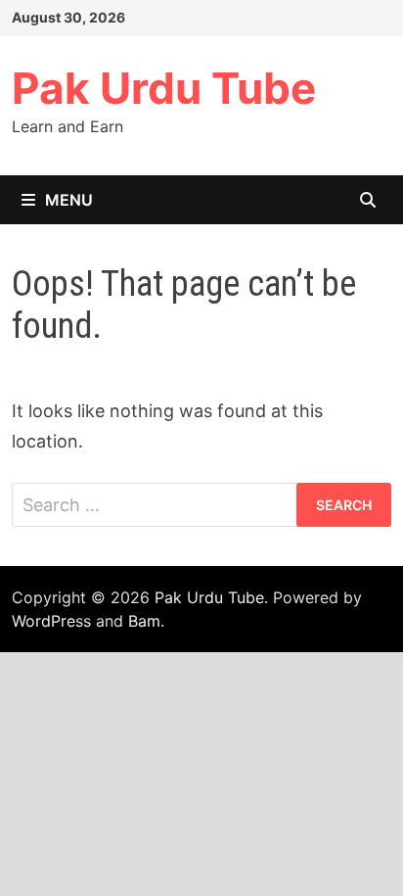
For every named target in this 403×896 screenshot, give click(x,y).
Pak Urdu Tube (164, 88)
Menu (69, 200)
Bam (144, 621)
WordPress (51, 621)
